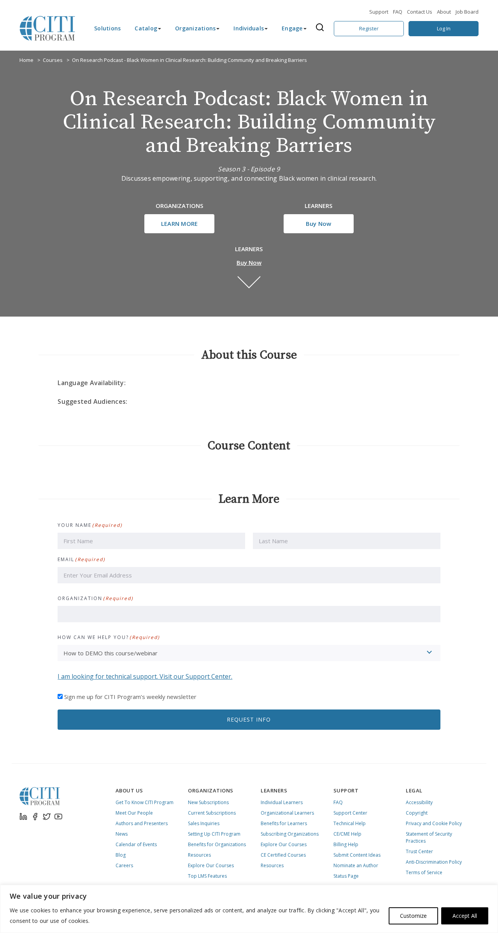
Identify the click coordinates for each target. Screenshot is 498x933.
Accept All (464, 915)
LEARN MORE (179, 223)
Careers (124, 865)
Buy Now (318, 223)
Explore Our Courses (211, 865)
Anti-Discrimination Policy (434, 862)
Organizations (195, 28)
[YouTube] (58, 816)
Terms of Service (424, 872)
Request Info (249, 719)
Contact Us (419, 11)
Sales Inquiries (203, 823)
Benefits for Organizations (217, 844)
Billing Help (345, 844)
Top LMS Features (207, 876)
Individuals (248, 28)
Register (369, 28)
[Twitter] (47, 816)
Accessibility (419, 802)
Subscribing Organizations (290, 834)
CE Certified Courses (283, 855)
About (444, 11)
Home (26, 59)
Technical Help (349, 823)
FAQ (397, 11)
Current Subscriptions (212, 813)
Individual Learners (282, 802)
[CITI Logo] (47, 28)
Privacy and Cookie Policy (434, 823)
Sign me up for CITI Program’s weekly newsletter (130, 697)
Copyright (417, 813)
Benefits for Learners (284, 823)
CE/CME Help (347, 834)
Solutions (107, 28)
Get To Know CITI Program (145, 802)
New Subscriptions (208, 802)
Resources (199, 855)
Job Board (467, 11)
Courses (53, 59)
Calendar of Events (136, 844)
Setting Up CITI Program (214, 834)
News (122, 834)
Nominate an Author (355, 865)
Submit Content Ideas (357, 855)
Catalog (146, 28)
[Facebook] (35, 816)
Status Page (346, 876)
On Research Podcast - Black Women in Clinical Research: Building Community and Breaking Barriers (189, 59)
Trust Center (419, 851)
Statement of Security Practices (429, 837)
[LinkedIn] (23, 816)
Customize (413, 915)
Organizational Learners (287, 813)
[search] (322, 28)
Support (378, 11)
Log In (444, 28)
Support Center (350, 813)
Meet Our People (134, 813)
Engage (292, 28)
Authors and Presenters (142, 823)
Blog (121, 855)
